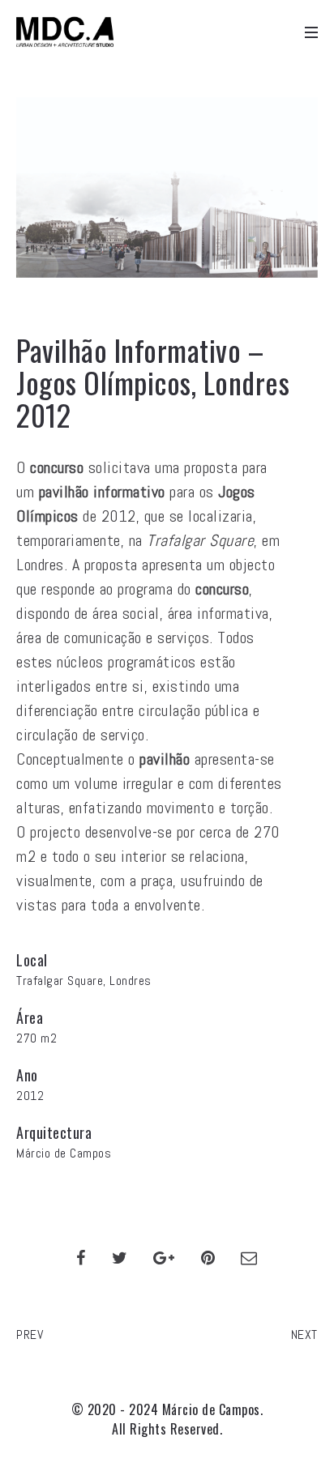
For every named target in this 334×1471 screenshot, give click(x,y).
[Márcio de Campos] (64, 32)
